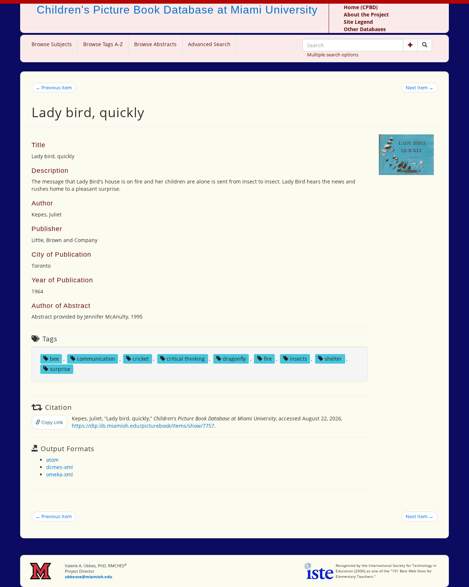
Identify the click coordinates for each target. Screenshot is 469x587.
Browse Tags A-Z (103, 44)
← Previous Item (54, 87)
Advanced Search (209, 44)
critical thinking (186, 358)
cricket (141, 358)
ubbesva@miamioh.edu (88, 576)
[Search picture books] (424, 45)
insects (298, 358)
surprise (60, 368)
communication (96, 358)
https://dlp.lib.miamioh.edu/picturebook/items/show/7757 (143, 425)
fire (268, 358)
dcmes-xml (59, 467)
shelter (333, 358)
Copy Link (51, 422)
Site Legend (358, 21)
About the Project (366, 14)
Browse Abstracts (155, 44)
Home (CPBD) (361, 7)
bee (54, 358)
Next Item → (419, 87)
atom (52, 459)
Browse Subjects (52, 44)
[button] (410, 45)
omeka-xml (59, 474)
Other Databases (365, 29)
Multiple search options (332, 54)
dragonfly (234, 358)
